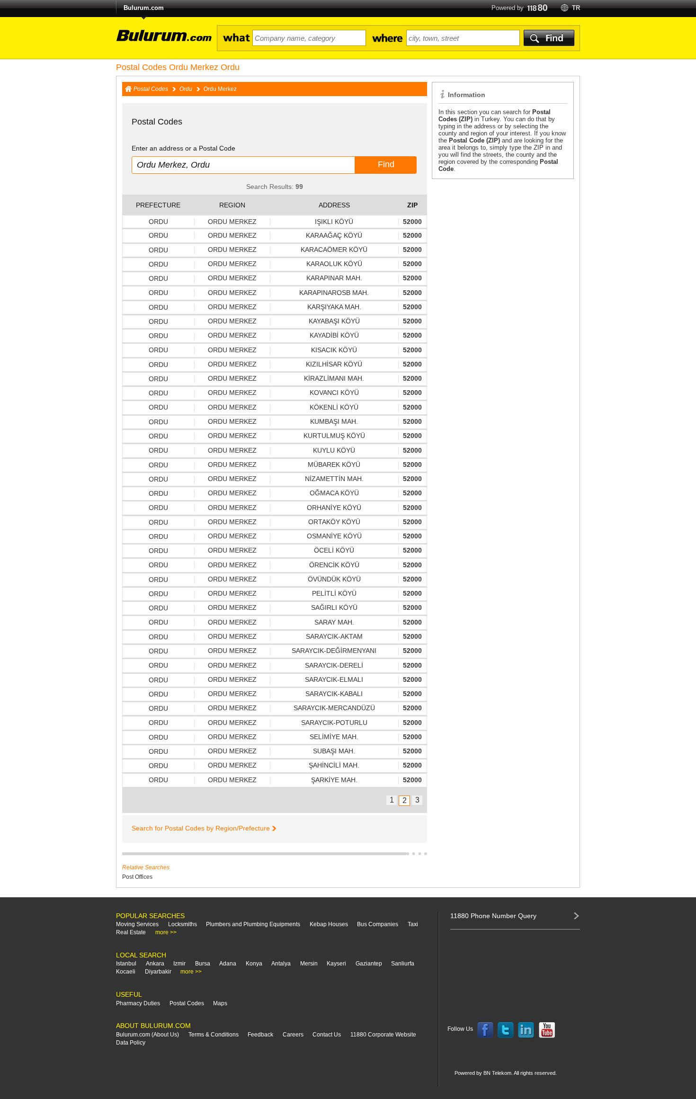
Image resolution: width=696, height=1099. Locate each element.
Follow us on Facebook (485, 1030)
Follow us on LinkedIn (526, 1030)
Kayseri (336, 963)
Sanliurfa (402, 963)
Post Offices (137, 877)
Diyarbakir (158, 971)
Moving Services (137, 924)
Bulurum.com (144, 7)
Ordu (185, 89)
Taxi (413, 924)
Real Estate (131, 932)
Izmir (179, 963)
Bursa (202, 963)
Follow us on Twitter (505, 1030)
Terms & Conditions (213, 1034)
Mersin (309, 963)
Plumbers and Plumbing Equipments (253, 924)
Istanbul (126, 963)
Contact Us (326, 1034)
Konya (254, 963)
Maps (220, 1003)
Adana (227, 963)
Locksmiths (182, 924)
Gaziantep (369, 963)
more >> (166, 932)
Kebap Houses (329, 924)
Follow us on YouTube (546, 1030)
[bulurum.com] (161, 40)
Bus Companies (377, 924)
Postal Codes (151, 89)
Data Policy (130, 1042)
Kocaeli (125, 971)
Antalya (281, 963)
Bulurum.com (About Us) (147, 1034)
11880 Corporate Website (383, 1034)
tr (576, 7)
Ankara (155, 963)
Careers (293, 1034)
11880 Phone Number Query (493, 916)
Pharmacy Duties (138, 1003)
